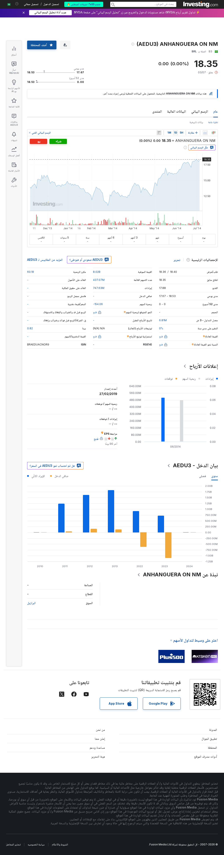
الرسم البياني (199, 111)
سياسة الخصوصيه (36, 844)
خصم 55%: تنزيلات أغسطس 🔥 (84, 4)
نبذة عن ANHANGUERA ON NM (180, 574)
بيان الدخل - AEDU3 (195, 465)
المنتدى (157, 111)
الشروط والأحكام (60, 844)
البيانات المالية (176, 111)
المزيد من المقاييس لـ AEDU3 (45, 259)
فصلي (202, 476)
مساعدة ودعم (97, 747)
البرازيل (31, 603)
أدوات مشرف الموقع (205, 756)
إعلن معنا (100, 738)
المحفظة (212, 747)
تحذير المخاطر (13, 844)
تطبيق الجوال (209, 738)
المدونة (213, 729)
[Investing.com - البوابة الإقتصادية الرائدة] (200, 4)
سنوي (214, 476)
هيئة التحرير (98, 756)
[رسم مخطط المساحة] (205, 132)
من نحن (100, 729)
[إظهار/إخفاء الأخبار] (159, 132)
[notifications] (16, 4)
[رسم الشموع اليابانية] (213, 132)
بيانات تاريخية (196, 122)
